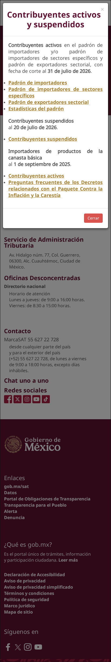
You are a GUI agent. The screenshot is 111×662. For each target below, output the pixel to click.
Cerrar (93, 218)
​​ (37, 82)
